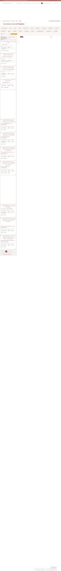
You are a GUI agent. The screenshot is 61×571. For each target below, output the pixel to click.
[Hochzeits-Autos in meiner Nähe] (18, 42)
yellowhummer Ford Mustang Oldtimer (7, 69)
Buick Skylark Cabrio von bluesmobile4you (5, 137)
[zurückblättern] (3, 42)
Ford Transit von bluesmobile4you (7, 208)
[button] (3, 251)
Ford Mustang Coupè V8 (5, 82)
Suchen (57, 3)
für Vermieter (34, 3)
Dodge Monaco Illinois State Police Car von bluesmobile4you (8, 241)
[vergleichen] (2, 44)
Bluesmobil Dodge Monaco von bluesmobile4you (6, 124)
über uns (38, 3)
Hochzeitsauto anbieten (27, 3)
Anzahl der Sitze (25, 28)
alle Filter (55, 31)
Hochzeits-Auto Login (52, 0)
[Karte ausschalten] (51, 37)
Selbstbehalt (50, 28)
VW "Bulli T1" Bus (4, 44)
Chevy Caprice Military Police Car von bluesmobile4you (8, 153)
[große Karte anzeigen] (18, 40)
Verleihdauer (37, 28)
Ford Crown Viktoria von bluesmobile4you (5, 167)
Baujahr (19, 28)
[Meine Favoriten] (41, 3)
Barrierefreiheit (53, 567)
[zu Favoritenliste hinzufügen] (2, 42)
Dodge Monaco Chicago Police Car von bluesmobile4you (8, 227)
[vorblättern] (13, 42)
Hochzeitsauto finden (19, 3)
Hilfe (56, 0)
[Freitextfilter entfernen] (55, 3)
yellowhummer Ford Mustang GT (7, 56)
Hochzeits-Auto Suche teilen (7, 254)
